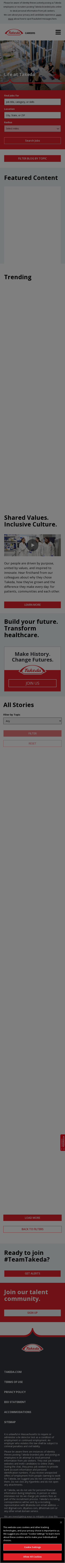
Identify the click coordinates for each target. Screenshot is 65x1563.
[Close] (61, 1522)
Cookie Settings (32, 1547)
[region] (32, 1540)
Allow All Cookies (32, 1556)
